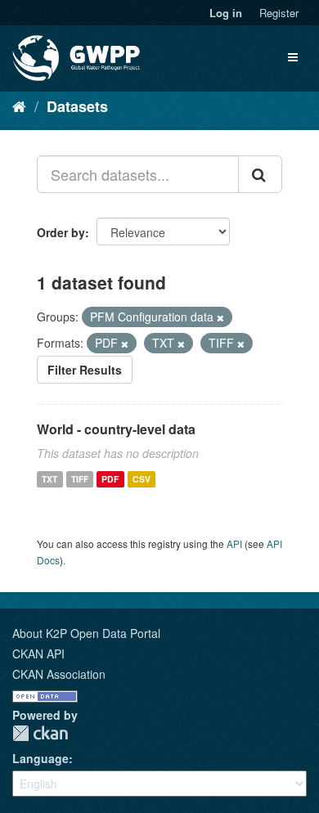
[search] (260, 174)
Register (279, 12)
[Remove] (220, 317)
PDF (110, 479)
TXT (49, 479)
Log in (225, 12)
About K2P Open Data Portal (86, 633)
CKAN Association (59, 674)
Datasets (77, 106)
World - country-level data (116, 429)
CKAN (40, 733)
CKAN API (38, 653)
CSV (142, 479)
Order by (61, 232)
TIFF (79, 479)
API (234, 543)
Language (40, 758)
